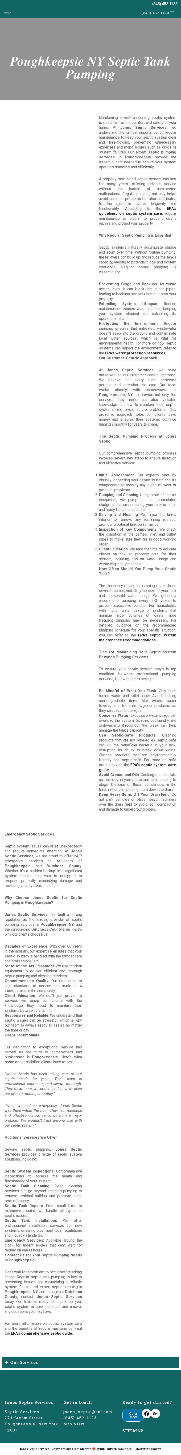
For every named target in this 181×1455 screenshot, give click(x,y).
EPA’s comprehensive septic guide (41, 1333)
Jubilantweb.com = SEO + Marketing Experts (130, 1449)
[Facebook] (146, 1413)
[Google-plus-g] (155, 1413)
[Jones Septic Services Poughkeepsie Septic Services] (7, 13)
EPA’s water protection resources (135, 353)
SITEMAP (133, 1430)
